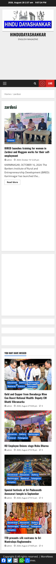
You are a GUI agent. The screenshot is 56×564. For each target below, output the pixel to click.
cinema (11, 140)
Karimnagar (33, 382)
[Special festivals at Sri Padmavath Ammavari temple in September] (28, 470)
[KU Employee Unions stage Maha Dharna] (28, 426)
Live (50, 83)
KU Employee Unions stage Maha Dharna (26, 446)
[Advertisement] (28, 58)
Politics (21, 386)
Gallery (22, 382)
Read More (13, 183)
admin (9, 160)
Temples (11, 482)
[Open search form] (35, 83)
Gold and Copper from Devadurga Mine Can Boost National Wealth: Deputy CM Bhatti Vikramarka (25, 397)
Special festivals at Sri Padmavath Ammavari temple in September (23, 492)
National (12, 386)
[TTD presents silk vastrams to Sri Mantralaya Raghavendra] (28, 518)
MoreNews (47, 556)
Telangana (32, 386)
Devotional (12, 474)
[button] (4, 83)
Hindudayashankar (28, 34)
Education (12, 382)
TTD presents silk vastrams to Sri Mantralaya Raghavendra (22, 539)
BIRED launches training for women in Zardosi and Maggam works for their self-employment (28, 128)
